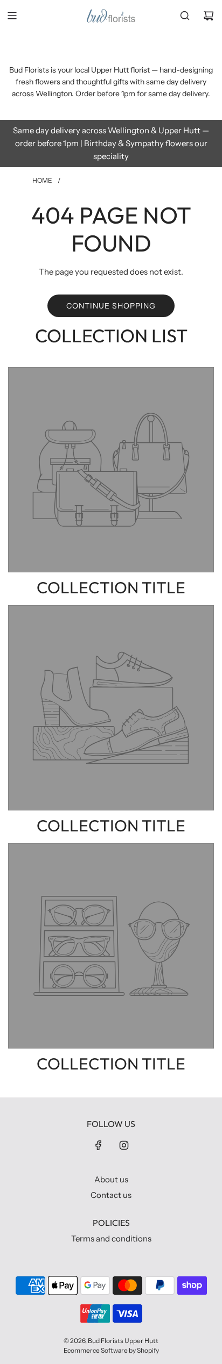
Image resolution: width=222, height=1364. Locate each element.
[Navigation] (12, 15)
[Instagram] (124, 1145)
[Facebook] (98, 1145)
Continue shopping (111, 306)
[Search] (185, 15)
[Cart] (208, 15)
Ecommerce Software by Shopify (111, 1350)
